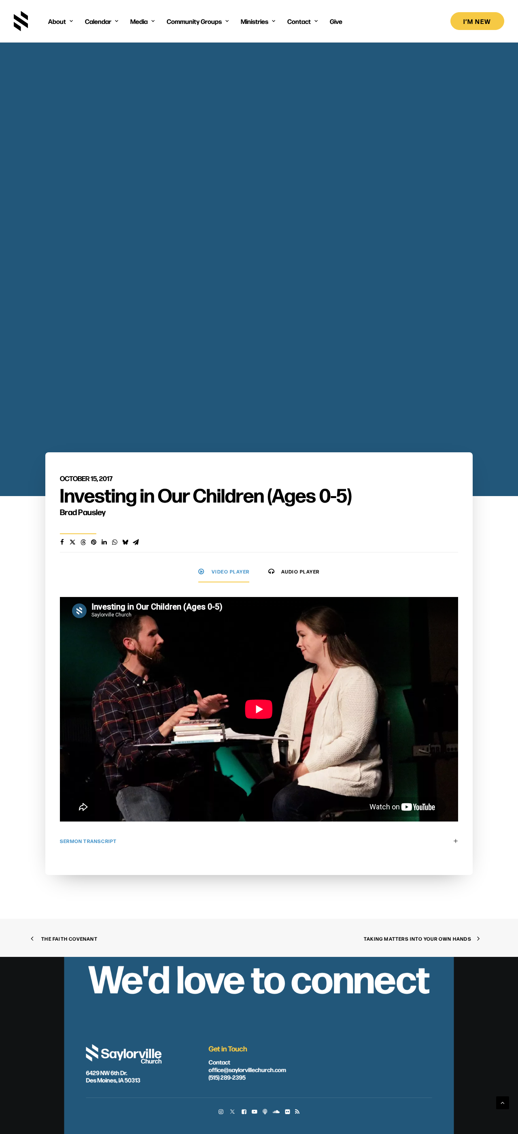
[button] (221, 1112)
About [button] (57, 21)
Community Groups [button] (194, 21)
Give (336, 21)
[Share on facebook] (62, 542)
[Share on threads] (83, 542)
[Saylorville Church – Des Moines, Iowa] (21, 21)
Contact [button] (299, 21)
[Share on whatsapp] (114, 542)
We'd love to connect (258, 976)
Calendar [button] (98, 21)
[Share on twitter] (72, 542)
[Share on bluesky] (125, 542)
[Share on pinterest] (93, 542)
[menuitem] (60, 21)
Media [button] (139, 21)
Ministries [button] (254, 21)
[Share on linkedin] (104, 542)
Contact (219, 1062)
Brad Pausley (83, 511)
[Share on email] (135, 542)
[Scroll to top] (502, 1102)
